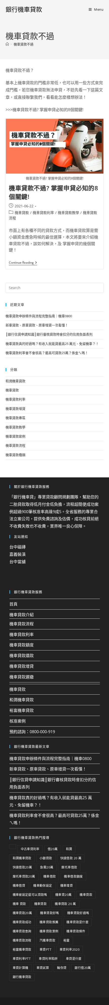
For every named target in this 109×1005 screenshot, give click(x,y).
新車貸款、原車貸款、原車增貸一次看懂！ (37, 325)
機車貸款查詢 (22, 931)
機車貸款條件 (75, 931)
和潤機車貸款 (15, 381)
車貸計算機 (20, 968)
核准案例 (17, 721)
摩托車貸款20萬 (24, 876)
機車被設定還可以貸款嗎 (30, 895)
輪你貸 (61, 968)
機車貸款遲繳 (21, 677)
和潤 (69, 849)
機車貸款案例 (15, 436)
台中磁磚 (17, 547)
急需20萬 (46, 867)
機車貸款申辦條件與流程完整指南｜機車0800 (39, 316)
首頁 (13, 604)
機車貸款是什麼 (77, 922)
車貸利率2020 (70, 949)
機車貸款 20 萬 (65, 904)
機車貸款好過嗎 (78, 913)
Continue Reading (23, 263)
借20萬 (53, 849)
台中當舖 (17, 561)
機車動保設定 (42, 885)
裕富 (66, 940)
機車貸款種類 (15, 455)
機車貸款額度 (21, 645)
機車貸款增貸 (15, 408)
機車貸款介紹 (21, 614)
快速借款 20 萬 (71, 858)
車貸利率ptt (22, 959)
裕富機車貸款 (21, 710)
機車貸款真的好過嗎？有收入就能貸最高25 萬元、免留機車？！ (52, 343)
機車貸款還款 (21, 655)
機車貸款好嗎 (49, 913)
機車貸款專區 (15, 417)
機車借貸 (19, 885)
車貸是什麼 (74, 959)
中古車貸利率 (30, 849)
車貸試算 (43, 968)
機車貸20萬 (63, 895)
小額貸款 (46, 858)
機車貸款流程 (15, 445)
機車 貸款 (19, 904)
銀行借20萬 (83, 968)
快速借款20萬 (22, 867)
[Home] (7, 44)
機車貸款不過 (23, 44)
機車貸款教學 (68, 212)
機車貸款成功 (22, 922)
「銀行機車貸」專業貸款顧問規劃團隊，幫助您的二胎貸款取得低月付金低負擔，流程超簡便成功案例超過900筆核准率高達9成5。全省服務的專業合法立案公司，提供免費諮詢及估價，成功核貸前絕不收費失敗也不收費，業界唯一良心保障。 (54, 511)
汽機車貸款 (47, 940)
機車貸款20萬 (22, 913)
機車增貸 (66, 885)
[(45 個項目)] (12, 846)
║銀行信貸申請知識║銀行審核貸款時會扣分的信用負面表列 (49, 334)
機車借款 (49, 876)
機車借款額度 (73, 876)
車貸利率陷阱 (48, 959)
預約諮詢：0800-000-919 (32, 731)
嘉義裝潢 (17, 554)
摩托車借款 (69, 867)
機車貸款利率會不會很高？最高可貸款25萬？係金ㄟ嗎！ (47, 352)
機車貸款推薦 (49, 922)
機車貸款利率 (43, 212)
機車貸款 (22, 212)
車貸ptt (45, 949)
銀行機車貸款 (24, 9)
